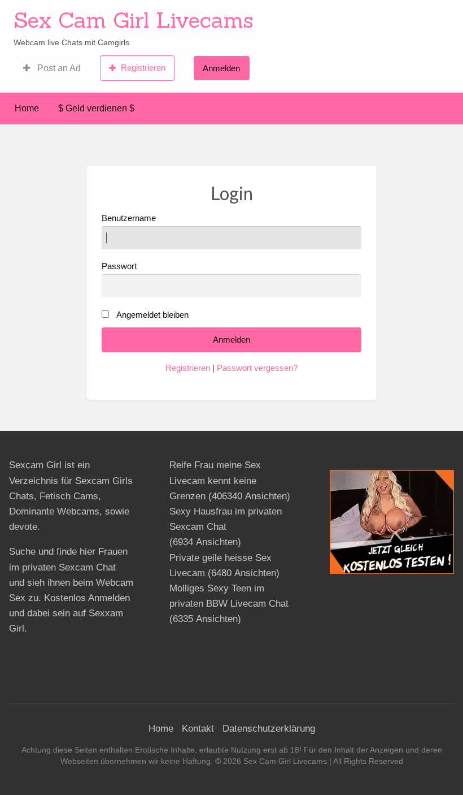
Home (27, 108)
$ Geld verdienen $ (96, 108)
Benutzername (129, 218)
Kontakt (198, 728)
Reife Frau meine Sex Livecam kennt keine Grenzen (215, 480)
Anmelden (221, 68)
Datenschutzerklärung (268, 728)
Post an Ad (58, 68)
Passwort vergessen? (257, 368)
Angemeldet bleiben (152, 314)
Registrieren (143, 67)
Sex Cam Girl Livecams (134, 19)
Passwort (119, 266)
